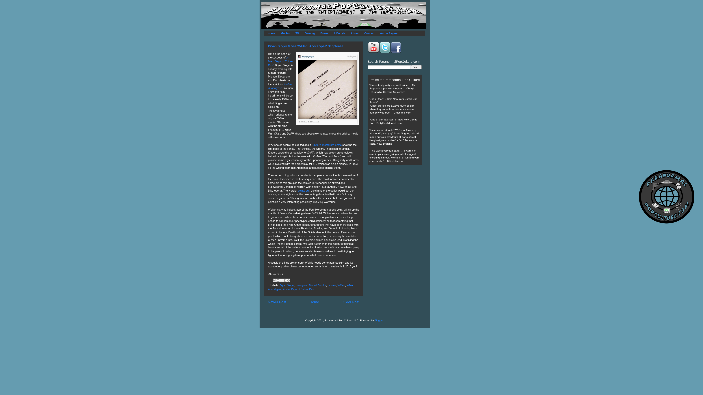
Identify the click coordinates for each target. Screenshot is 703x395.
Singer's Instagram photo (327, 144)
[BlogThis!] (278, 280)
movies (332, 285)
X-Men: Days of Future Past (280, 61)
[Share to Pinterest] (288, 280)
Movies (285, 33)
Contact (369, 33)
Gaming (310, 33)
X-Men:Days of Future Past (298, 289)
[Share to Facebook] (285, 280)
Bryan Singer (287, 285)
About (355, 33)
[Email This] (274, 280)
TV (297, 33)
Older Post (351, 302)
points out (303, 190)
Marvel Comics (317, 285)
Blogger (379, 320)
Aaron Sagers (389, 33)
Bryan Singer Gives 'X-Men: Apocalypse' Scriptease (305, 46)
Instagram (302, 285)
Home (271, 33)
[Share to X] (281, 280)
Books (324, 33)
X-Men (341, 285)
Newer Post (277, 302)
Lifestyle (339, 33)
